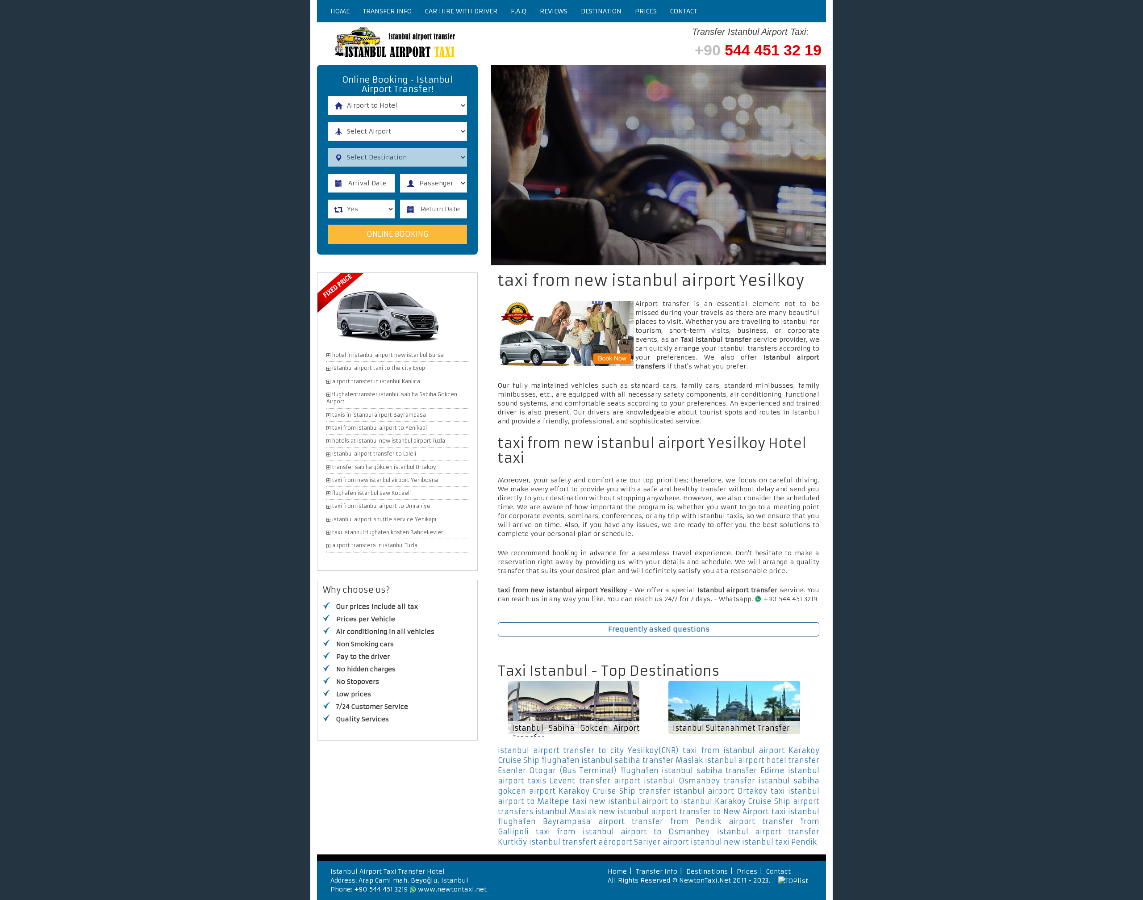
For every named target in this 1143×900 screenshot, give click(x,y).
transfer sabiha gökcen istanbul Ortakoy (384, 467)
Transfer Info (387, 11)
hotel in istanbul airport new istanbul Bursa (388, 355)
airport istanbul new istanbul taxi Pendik (740, 841)
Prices (646, 11)
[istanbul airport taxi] (451, 43)
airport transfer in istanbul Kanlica (376, 381)
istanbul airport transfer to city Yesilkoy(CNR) (588, 750)
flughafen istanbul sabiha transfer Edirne (702, 770)
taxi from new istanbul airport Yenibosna (385, 480)
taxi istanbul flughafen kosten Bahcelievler (387, 532)
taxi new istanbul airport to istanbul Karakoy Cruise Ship (681, 801)
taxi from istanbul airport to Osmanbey (622, 831)
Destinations (707, 871)
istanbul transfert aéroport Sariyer (594, 841)
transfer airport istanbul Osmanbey (649, 780)
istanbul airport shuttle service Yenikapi (384, 519)
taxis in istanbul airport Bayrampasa (379, 415)
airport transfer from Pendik (660, 821)
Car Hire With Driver (461, 11)
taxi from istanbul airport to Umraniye (381, 506)
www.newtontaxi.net (452, 889)
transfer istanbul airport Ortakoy (703, 791)
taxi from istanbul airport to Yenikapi (379, 428)
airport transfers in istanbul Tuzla (374, 545)
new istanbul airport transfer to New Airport (684, 811)
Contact (683, 11)
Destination (601, 11)
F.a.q (518, 11)
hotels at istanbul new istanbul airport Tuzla (388, 441)
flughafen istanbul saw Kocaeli (371, 493)
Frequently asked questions (658, 629)
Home (340, 11)
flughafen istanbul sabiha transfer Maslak (622, 760)
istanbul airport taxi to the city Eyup (378, 368)
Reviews (553, 11)
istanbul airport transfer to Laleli (374, 454)
